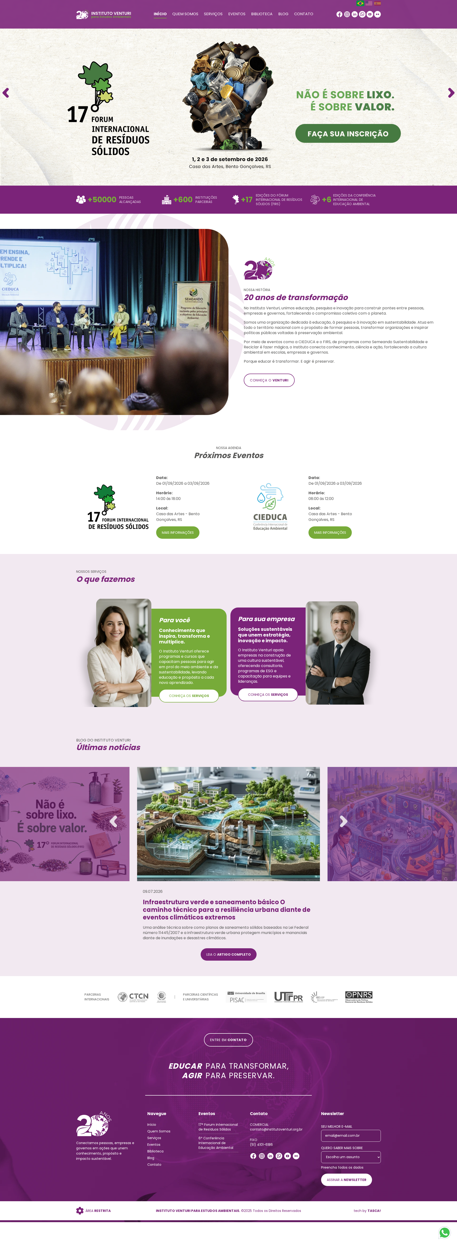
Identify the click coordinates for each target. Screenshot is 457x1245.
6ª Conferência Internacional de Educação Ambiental (216, 1146)
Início (160, 14)
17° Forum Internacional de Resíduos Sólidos (218, 1130)
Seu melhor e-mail (336, 1129)
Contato (303, 14)
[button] (451, 93)
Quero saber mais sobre (342, 1150)
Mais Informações (178, 532)
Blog (283, 14)
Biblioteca (262, 14)
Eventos (236, 14)
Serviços (213, 14)
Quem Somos (185, 14)
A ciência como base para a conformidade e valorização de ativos (213, 906)
